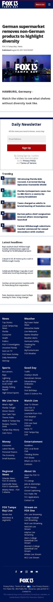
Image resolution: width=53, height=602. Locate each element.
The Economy (8, 455)
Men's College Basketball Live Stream (31, 540)
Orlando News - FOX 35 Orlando (9, 479)
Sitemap (5, 360)
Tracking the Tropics (29, 345)
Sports (6, 367)
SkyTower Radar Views (31, 323)
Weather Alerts (30, 338)
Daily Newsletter (9, 357)
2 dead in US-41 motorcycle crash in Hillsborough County (17, 259)
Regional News (7, 473)
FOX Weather (30, 353)
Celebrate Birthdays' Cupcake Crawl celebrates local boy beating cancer (17, 272)
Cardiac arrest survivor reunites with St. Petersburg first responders (18, 284)
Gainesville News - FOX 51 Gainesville (10, 485)
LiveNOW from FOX (33, 413)
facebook (16, 572)
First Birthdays (30, 390)
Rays (4, 375)
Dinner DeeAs (8, 411)
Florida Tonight (8, 407)
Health (5, 338)
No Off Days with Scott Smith (9, 382)
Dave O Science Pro (33, 393)
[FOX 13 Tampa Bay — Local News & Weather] (10, 4)
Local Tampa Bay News (10, 326)
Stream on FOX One (30, 509)
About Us (30, 471)
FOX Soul (28, 420)
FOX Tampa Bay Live (31, 433)
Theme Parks (8, 417)
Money (6, 441)
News (20, 46)
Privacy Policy (29, 160)
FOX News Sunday (10, 354)
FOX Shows (29, 457)
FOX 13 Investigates (11, 344)
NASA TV (28, 429)
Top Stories (7, 322)
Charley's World (31, 375)
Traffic (27, 371)
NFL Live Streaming (33, 514)
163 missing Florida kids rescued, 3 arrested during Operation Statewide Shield (31, 182)
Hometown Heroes (32, 378)
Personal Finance (9, 452)
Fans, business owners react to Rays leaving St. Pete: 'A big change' (17, 296)
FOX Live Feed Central (30, 424)
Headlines (28, 445)
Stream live (7, 514)
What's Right (7, 404)
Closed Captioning (32, 490)
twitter (21, 572)
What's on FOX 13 (32, 461)
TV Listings (29, 480)
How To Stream (31, 404)
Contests (28, 464)
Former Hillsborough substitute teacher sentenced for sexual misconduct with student (33, 229)
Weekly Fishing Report (8, 388)
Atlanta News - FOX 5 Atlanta (10, 490)
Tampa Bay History (10, 429)
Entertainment (33, 441)
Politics (5, 341)
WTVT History (30, 487)
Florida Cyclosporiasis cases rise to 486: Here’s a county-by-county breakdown (34, 194)
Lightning (6, 378)
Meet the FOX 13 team (31, 476)
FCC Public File (30, 493)
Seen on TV (7, 351)
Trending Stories (31, 454)
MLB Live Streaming (33, 523)
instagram (26, 572)
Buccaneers (7, 371)
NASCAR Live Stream (30, 527)
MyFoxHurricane (31, 350)
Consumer (6, 334)
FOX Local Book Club (31, 449)
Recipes (27, 387)
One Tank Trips (9, 414)
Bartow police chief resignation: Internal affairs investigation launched (34, 217)
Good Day (30, 367)
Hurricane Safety (31, 341)
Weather (29, 318)
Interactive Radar (31, 328)
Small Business (8, 458)
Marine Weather (31, 334)
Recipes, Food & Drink (9, 425)
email (37, 572)
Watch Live (40, 5)
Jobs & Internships (32, 484)
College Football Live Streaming (31, 518)
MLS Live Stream (31, 557)
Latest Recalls (8, 448)
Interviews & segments (7, 518)
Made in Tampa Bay (11, 420)
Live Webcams (30, 331)
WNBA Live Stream (32, 554)
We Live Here (10, 400)
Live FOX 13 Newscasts (29, 408)
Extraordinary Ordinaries (30, 382)
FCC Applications (31, 497)
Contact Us (29, 500)
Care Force (7, 433)
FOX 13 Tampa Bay (9, 46)
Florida (5, 331)
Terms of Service (28, 163)
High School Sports (10, 392)
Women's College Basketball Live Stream (32, 548)
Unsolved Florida (9, 347)
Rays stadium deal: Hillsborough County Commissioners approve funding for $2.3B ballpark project (16, 248)
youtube (31, 572)
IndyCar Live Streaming (29, 533)
